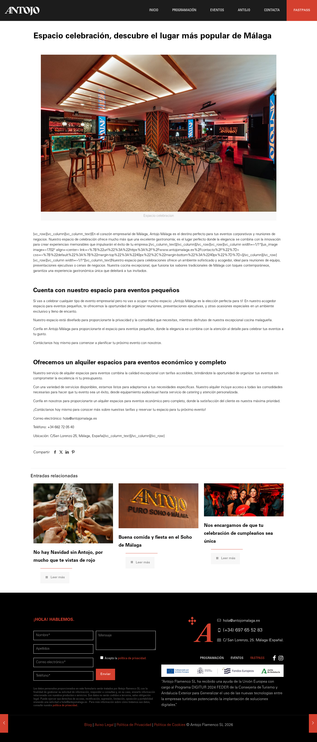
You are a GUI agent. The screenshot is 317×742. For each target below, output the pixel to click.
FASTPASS (302, 10)
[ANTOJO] (22, 10)
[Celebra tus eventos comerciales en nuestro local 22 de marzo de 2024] (4, 723)
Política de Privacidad (133, 725)
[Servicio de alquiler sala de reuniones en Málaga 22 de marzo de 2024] (313, 723)
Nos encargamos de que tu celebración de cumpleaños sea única (238, 534)
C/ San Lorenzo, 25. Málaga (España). (253, 640)
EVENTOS (237, 658)
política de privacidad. (132, 658)
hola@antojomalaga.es (241, 621)
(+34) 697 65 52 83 (242, 630)
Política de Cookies (169, 725)
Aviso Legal (104, 725)
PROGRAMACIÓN (212, 658)
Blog (88, 725)
